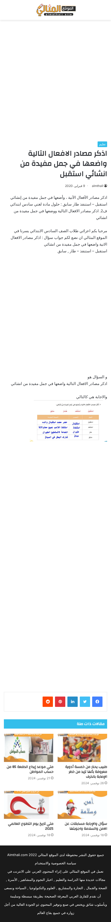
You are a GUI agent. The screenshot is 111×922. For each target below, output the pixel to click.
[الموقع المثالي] (55, 10)
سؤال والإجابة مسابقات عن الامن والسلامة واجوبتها (86, 826)
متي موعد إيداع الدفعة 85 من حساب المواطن (30, 769)
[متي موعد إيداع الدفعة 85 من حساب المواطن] (28, 748)
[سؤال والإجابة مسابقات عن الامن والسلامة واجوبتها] (82, 805)
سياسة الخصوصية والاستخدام (55, 863)
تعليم (102, 144)
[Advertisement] (55, 80)
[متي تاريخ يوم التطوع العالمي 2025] (28, 805)
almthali (97, 186)
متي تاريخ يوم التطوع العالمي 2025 (30, 826)
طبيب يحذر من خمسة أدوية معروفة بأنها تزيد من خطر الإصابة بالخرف (86, 772)
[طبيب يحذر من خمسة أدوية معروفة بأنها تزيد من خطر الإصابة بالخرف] (82, 748)
